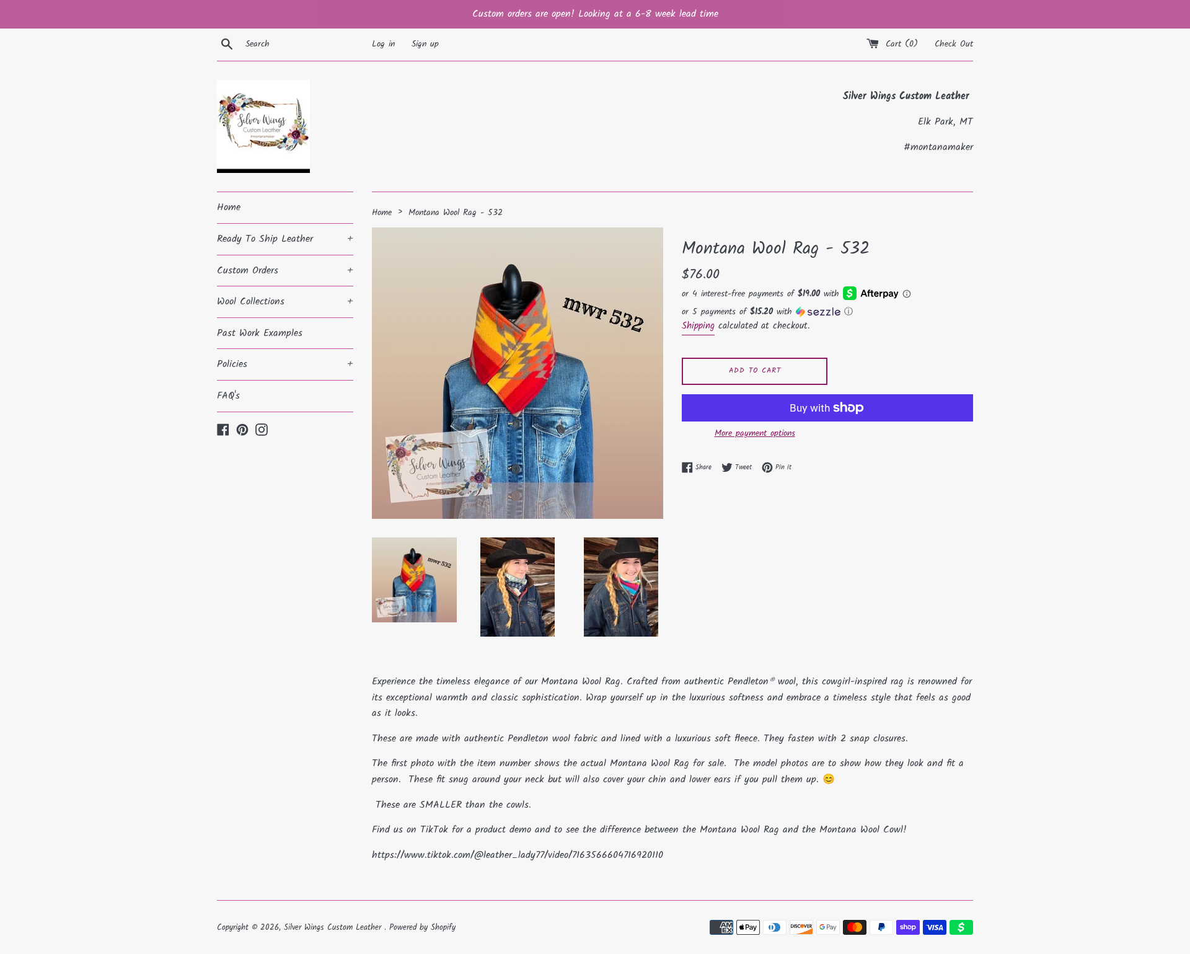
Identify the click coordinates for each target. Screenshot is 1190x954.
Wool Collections (285, 301)
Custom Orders (285, 270)
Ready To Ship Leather (285, 239)
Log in (383, 44)
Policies (285, 364)
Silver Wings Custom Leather (334, 927)
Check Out (954, 44)
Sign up (425, 44)
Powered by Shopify (422, 927)
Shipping (698, 326)
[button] (827, 312)
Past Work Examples (259, 333)
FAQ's (228, 396)
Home (228, 207)
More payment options (755, 433)
